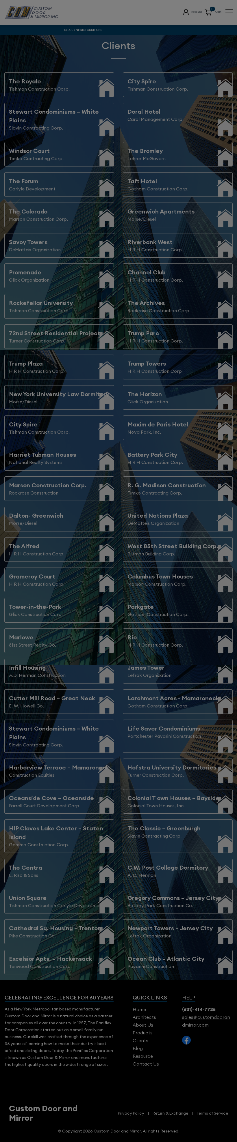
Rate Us (118, 66)
